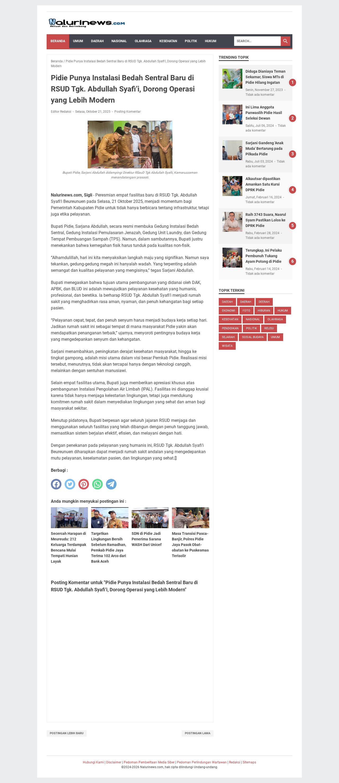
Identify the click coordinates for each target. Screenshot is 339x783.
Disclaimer (113, 762)
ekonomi (228, 310)
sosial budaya (253, 337)
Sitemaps (249, 762)
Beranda (58, 41)
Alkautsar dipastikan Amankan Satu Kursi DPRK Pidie (263, 184)
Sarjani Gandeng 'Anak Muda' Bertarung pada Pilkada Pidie (264, 148)
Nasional (119, 41)
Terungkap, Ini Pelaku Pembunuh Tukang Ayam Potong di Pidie (264, 256)
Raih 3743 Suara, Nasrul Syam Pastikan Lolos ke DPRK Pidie (266, 220)
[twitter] (70, 484)
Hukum (210, 41)
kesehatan (230, 319)
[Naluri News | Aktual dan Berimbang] (87, 23)
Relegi (269, 328)
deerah (264, 302)
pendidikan (230, 328)
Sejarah (228, 337)
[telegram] (111, 484)
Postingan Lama (197, 733)
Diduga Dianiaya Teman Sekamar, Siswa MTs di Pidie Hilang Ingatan (266, 77)
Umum (78, 41)
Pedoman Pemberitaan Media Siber (149, 762)
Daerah (97, 41)
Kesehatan (168, 41)
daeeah (227, 302)
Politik (191, 41)
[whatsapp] (97, 484)
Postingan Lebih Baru (66, 733)
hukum (283, 310)
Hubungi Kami (93, 762)
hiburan (264, 310)
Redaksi (234, 762)
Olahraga (143, 41)
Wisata (227, 346)
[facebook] (56, 484)
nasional (253, 319)
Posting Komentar (127, 111)
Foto (246, 310)
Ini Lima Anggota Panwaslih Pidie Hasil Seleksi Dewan (264, 112)
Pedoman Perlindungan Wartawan (202, 762)
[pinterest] (83, 484)
